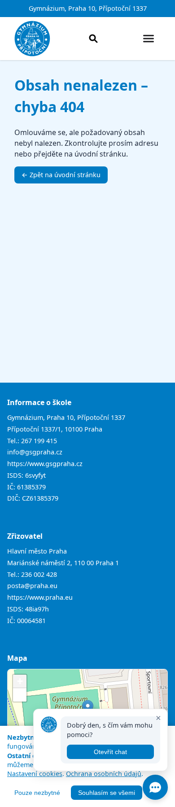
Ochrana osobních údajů (103, 773)
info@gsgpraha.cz (34, 452)
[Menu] (148, 38)
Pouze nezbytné (37, 792)
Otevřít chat (110, 751)
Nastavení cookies (34, 773)
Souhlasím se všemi (106, 792)
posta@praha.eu (32, 585)
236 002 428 (39, 574)
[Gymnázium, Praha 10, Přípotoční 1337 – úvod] (32, 38)
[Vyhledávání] (93, 39)
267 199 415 (39, 440)
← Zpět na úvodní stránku (61, 174)
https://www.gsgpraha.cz (45, 463)
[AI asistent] (155, 787)
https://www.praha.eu (40, 597)
